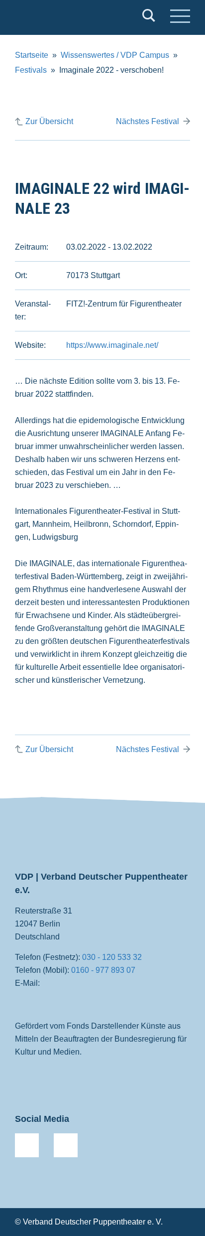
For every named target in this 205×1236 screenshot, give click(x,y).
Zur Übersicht (49, 121)
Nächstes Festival (147, 121)
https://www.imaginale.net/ (112, 345)
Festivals (31, 70)
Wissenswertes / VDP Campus (115, 55)
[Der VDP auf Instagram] (66, 1145)
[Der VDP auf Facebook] (27, 1145)
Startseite (31, 55)
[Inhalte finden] (148, 17)
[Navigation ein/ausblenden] (180, 17)
